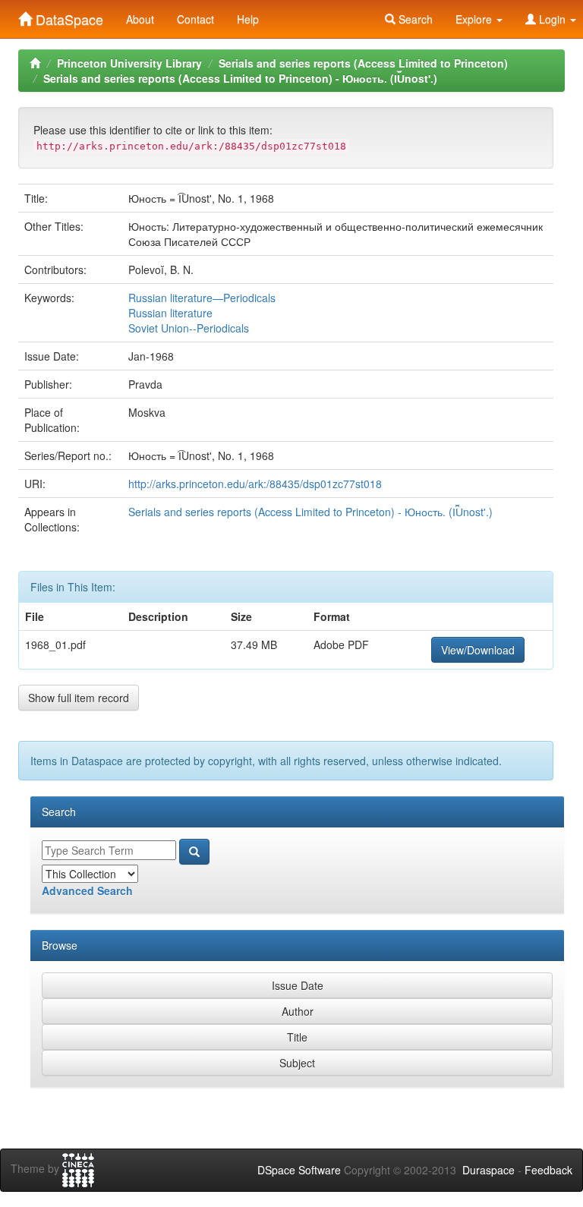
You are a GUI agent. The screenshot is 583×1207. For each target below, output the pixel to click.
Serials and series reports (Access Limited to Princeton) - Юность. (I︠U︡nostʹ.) (240, 78)
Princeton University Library (129, 63)
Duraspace (488, 1169)
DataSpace (67, 16)
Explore (475, 19)
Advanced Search (87, 890)
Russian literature (170, 312)
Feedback (548, 1169)
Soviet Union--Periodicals (188, 328)
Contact (195, 19)
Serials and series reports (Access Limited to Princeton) (363, 63)
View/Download (478, 649)
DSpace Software (299, 1169)
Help (248, 19)
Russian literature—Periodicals (202, 297)
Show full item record (78, 697)
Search (414, 19)
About (140, 19)
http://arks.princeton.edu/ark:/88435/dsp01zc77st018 (255, 483)
